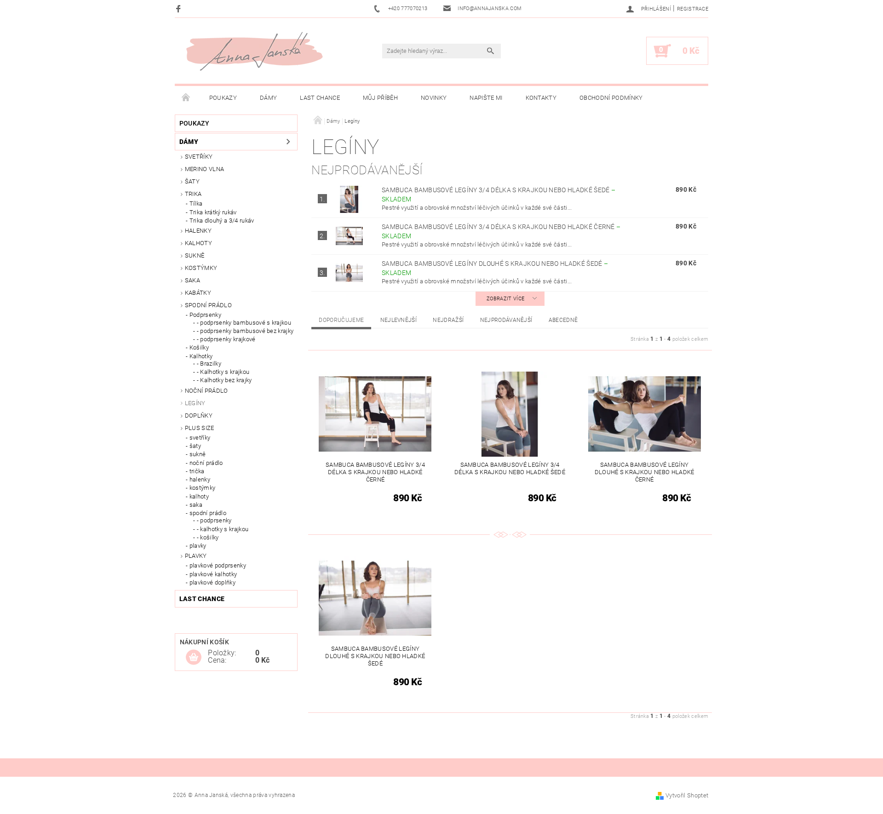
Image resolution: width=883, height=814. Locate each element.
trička (197, 471)
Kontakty (541, 97)
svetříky (199, 156)
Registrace (692, 9)
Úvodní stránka (186, 98)
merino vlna (204, 169)
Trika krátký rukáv (213, 212)
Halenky (198, 230)
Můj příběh (380, 97)
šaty (195, 445)
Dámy (268, 97)
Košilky (199, 347)
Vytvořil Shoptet (686, 795)
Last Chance (320, 97)
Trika (193, 193)
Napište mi (486, 97)
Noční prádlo (206, 390)
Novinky (434, 97)
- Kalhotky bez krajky (224, 380)
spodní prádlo (207, 513)
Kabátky (198, 292)
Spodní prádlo (208, 305)
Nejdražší (448, 320)
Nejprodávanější (506, 320)
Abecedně (563, 320)
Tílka (196, 203)
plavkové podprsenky (217, 565)
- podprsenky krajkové (226, 339)
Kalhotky (201, 356)
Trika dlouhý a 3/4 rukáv (221, 220)
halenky (199, 479)
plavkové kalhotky (213, 574)
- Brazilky (209, 363)
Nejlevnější (398, 320)
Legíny (195, 403)
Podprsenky (205, 314)
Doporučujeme (341, 320)
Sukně (195, 255)
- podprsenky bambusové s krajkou (244, 322)
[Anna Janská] (254, 51)
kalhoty (199, 496)
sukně (197, 454)
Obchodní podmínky (610, 97)
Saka (192, 280)
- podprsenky (214, 520)
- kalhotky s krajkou (222, 529)
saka (195, 504)
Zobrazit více (505, 299)
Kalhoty (198, 243)
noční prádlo (206, 462)
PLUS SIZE (199, 427)
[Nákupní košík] (193, 657)
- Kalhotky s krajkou (223, 371)
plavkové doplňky (212, 582)
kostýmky (201, 267)
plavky (197, 545)
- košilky (208, 537)
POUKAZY (223, 97)
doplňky (198, 415)
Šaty (192, 181)
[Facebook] (179, 8)
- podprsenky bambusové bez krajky (245, 330)
